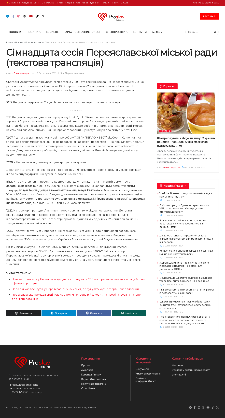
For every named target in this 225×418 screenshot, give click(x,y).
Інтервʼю (69, 2)
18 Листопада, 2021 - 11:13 (49, 73)
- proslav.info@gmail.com (23, 384)
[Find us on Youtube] (31, 16)
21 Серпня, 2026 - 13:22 (172, 215)
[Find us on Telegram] (7, 16)
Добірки (94, 2)
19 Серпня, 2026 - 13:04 (172, 246)
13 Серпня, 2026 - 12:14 (172, 327)
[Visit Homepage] (113, 16)
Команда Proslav (91, 374)
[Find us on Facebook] (13, 16)
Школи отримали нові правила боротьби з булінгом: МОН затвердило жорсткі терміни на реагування (185, 305)
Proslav (9, 42)
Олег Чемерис (22, 73)
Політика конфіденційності (146, 380)
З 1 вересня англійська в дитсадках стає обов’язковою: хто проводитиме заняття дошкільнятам (183, 223)
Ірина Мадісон (172, 167)
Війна (37, 2)
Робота (115, 2)
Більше (124, 2)
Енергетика (48, 2)
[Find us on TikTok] (37, 16)
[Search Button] (215, 32)
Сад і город (82, 2)
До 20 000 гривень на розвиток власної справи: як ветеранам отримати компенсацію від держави (186, 239)
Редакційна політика (93, 379)
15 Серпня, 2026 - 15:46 (172, 285)
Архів (156, 32)
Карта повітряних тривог (82, 32)
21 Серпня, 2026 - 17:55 (172, 200)
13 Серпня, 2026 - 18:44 (194, 167)
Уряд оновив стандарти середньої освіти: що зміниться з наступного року (186, 252)
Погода (59, 2)
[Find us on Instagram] (18, 16)
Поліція (105, 2)
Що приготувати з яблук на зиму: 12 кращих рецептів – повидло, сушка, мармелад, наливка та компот (186, 142)
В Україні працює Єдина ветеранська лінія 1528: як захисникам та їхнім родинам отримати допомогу (184, 208)
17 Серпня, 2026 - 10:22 (172, 257)
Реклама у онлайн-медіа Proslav (191, 370)
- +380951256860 (18, 392)
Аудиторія (87, 370)
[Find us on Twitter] (43, 16)
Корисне (52, 32)
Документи (142, 369)
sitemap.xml (179, 374)
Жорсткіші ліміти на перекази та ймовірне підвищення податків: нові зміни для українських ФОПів (184, 266)
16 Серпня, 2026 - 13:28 (172, 273)
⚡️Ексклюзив (13, 2)
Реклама (209, 16)
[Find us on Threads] (24, 16)
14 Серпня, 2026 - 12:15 (172, 312)
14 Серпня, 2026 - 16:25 (172, 297)
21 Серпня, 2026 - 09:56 (172, 230)
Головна (15, 32)
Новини (32, 32)
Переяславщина (34, 42)
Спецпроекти (115, 32)
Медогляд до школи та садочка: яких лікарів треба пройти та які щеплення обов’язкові (185, 279)
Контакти (140, 32)
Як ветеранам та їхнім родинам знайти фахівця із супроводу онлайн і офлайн (186, 291)
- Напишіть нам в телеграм (24, 388)
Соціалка (27, 2)
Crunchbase (88, 388)
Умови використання (148, 373)
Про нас (86, 365)
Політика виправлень (93, 383)
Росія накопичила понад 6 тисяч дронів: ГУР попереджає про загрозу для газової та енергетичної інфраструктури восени (185, 320)
